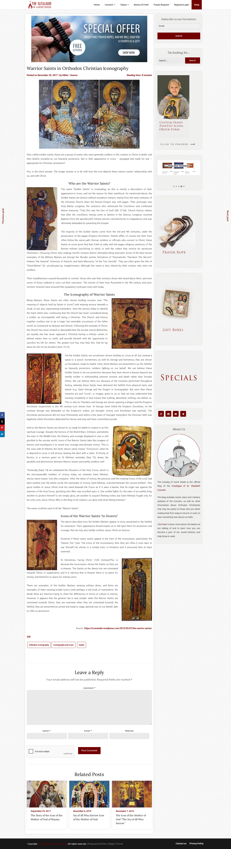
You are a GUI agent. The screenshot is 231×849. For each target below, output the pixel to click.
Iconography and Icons (63, 645)
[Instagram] (161, 413)
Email (88, 730)
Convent (109, 4)
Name (47, 730)
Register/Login (181, 4)
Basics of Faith (141, 4)
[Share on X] (2, 421)
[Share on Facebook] (2, 415)
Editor (65, 75)
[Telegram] (183, 413)
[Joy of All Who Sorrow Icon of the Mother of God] (89, 793)
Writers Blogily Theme (111, 843)
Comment (89, 687)
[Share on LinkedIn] (2, 434)
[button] (174, 186)
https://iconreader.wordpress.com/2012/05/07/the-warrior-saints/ (118, 628)
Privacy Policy (197, 843)
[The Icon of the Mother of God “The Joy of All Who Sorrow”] (132, 793)
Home (97, 4)
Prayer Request (161, 4)
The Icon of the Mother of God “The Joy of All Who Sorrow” (131, 819)
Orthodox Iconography (39, 645)
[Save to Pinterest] (2, 428)
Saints (81, 645)
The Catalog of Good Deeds (52, 843)
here (164, 524)
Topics (123, 4)
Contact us (181, 843)
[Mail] (175, 413)
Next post (228, 215)
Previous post (2, 216)
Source (73, 75)
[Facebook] (168, 413)
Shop (196, 4)
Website (129, 730)
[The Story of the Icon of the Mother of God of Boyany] (47, 793)
